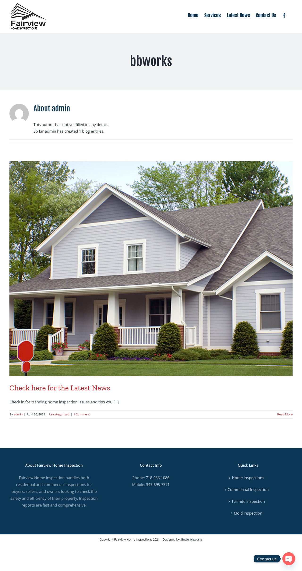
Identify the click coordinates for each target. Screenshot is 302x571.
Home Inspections (248, 477)
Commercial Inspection (248, 489)
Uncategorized (59, 414)
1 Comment (81, 414)
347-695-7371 (158, 484)
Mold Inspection (248, 513)
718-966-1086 (157, 477)
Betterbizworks (191, 539)
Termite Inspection (248, 501)
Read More (285, 414)
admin (18, 414)
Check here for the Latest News (59, 387)
